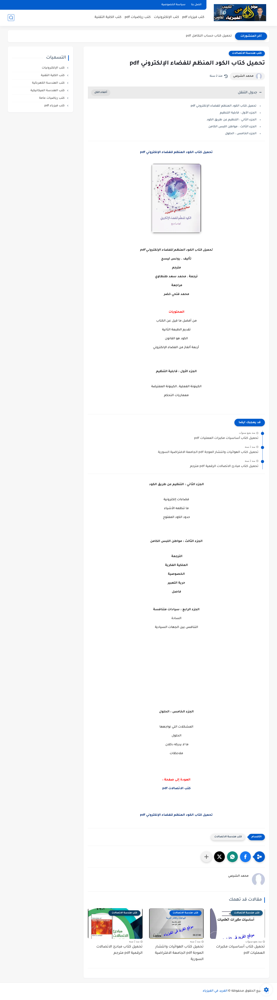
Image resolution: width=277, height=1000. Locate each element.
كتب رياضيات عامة (52, 98)
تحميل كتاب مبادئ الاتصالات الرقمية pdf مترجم (224, 466)
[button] (245, 856)
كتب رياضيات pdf (138, 17)
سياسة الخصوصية (173, 4)
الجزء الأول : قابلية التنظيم (238, 113)
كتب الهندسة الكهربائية (48, 83)
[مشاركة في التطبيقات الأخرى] (206, 856)
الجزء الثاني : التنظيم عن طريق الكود (231, 119)
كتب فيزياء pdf (193, 17)
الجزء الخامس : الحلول (240, 133)
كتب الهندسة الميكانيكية (48, 90)
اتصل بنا (196, 4)
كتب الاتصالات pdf (176, 788)
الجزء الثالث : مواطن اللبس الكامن (232, 126)
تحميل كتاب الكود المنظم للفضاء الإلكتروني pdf (223, 106)
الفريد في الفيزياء (215, 991)
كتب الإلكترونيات (166, 17)
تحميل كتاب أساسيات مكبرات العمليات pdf (226, 438)
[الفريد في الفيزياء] (240, 12)
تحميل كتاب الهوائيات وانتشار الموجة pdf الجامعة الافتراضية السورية (208, 452)
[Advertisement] (176, 675)
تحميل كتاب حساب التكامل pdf (209, 36)
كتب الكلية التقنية (108, 17)
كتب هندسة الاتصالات (247, 53)
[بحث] (11, 17)
